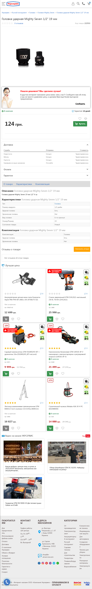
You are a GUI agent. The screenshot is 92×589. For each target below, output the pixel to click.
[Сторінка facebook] (39, 563)
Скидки (4, 572)
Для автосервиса (84, 537)
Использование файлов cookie (7, 537)
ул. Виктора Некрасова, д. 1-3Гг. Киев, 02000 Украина (49, 531)
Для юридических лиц (7, 530)
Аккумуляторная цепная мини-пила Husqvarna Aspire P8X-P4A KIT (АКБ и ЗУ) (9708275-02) (22, 298)
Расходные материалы (84, 561)
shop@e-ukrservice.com (48, 555)
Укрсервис (5, 12)
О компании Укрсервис (6, 548)
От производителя (70, 527)
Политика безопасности (7, 562)
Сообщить (80, 103)
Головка (58, 203)
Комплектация (42, 184)
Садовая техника (67, 548)
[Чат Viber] (50, 563)
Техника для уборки (84, 551)
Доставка (5, 544)
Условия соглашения (6, 557)
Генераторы (68, 558)
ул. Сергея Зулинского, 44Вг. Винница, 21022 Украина (49, 545)
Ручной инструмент (68, 543)
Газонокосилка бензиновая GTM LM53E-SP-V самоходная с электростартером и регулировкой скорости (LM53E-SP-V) (67, 354)
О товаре (8, 184)
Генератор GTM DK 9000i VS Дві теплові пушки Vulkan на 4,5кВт (23, 504)
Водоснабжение (70, 566)
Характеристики (24, 184)
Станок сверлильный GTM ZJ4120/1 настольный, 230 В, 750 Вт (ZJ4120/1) (67, 298)
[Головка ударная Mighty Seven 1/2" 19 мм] (30, 56)
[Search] (78, 4)
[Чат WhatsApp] (57, 563)
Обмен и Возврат (8, 553)
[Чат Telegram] (54, 563)
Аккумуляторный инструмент (70, 537)
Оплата (4, 541)
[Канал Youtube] (46, 563)
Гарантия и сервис (6, 567)
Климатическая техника (84, 527)
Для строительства (69, 554)
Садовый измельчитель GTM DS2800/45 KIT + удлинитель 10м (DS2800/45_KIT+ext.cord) (22, 353)
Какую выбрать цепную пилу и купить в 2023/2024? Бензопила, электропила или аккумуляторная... (20, 468)
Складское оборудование (85, 544)
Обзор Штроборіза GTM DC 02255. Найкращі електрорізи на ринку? (67, 468)
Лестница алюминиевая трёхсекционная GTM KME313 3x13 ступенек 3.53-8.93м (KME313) (22, 407)
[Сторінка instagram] (43, 563)
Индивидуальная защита (85, 532)
